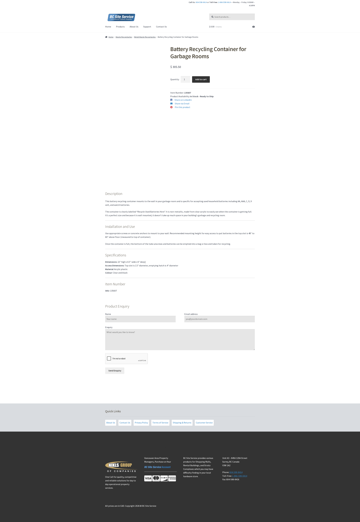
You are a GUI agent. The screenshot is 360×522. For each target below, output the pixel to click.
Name (108, 314)
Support (147, 26)
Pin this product (182, 107)
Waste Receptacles (124, 37)
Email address (191, 314)
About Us (134, 26)
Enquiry (108, 327)
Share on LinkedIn (183, 99)
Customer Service (204, 422)
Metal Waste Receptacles (145, 37)
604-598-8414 (201, 2)
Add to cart (201, 79)
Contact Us (161, 26)
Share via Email (182, 103)
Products (120, 26)
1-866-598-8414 (224, 2)
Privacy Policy (141, 422)
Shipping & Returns (182, 422)
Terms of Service (160, 422)
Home (108, 26)
